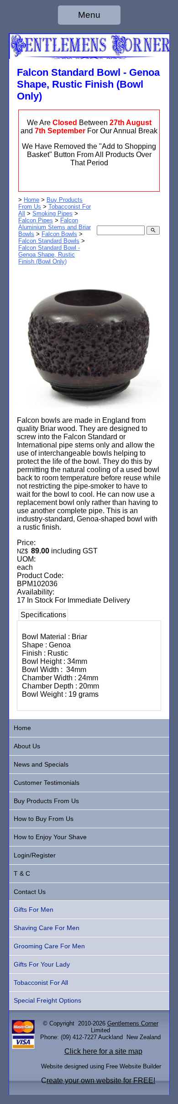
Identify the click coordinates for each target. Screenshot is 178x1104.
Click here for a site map (103, 1051)
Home (31, 199)
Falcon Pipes (35, 220)
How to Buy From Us (43, 818)
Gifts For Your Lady (42, 964)
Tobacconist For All (41, 982)
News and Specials (41, 764)
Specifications (43, 615)
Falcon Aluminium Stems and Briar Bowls (54, 227)
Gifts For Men (33, 909)
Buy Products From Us (46, 800)
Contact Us (30, 891)
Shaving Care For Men (46, 927)
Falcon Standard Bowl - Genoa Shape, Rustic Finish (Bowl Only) (49, 254)
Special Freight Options (47, 1000)
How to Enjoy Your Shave (50, 837)
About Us (27, 746)
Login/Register (35, 855)
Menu (89, 15)
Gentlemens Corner (132, 1023)
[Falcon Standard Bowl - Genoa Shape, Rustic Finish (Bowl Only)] (89, 406)
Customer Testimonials (46, 782)
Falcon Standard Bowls (48, 240)
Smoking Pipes (52, 213)
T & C (22, 873)
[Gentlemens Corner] (89, 56)
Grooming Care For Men (49, 946)
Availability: (35, 592)
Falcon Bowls (59, 234)
